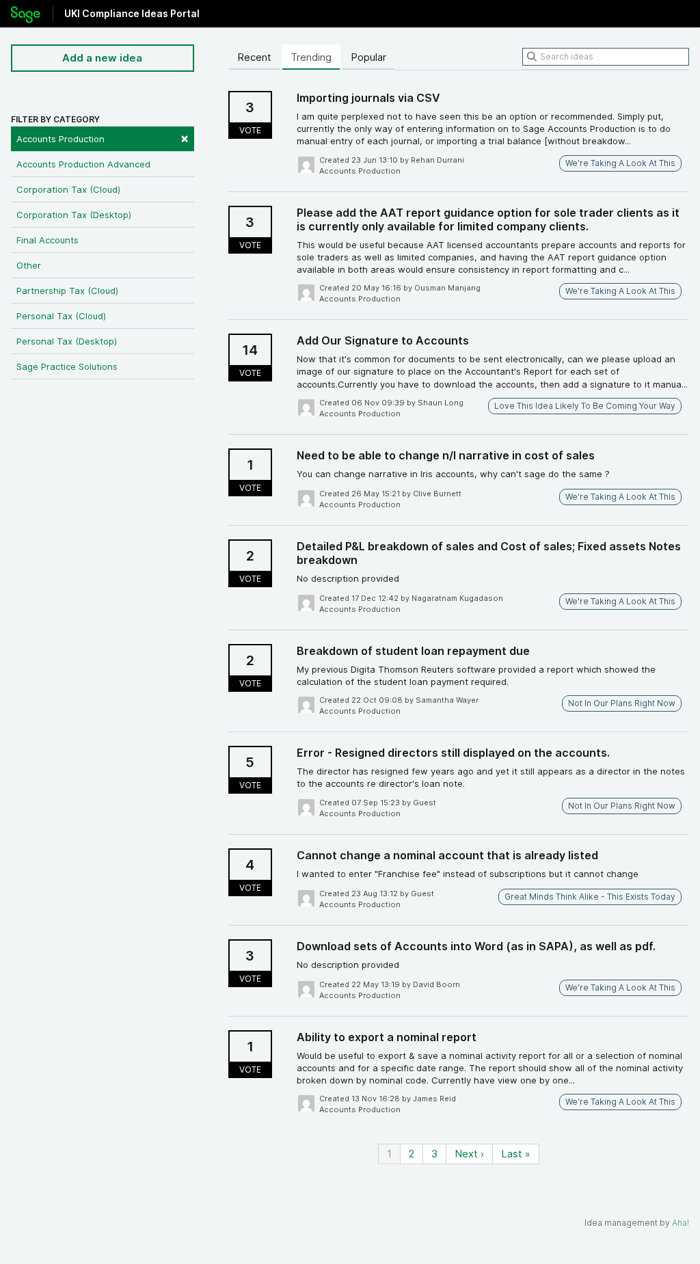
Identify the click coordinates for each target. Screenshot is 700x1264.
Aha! (680, 1223)
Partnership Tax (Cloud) (67, 290)
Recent (254, 57)
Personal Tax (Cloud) (61, 315)
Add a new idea (102, 57)
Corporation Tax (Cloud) (68, 189)
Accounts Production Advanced (83, 164)
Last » (515, 1153)
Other (28, 265)
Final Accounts (47, 239)
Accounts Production (102, 138)
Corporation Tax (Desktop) (73, 214)
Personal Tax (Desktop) (66, 341)
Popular (368, 57)
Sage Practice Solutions (67, 366)
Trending (311, 57)
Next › (469, 1153)
